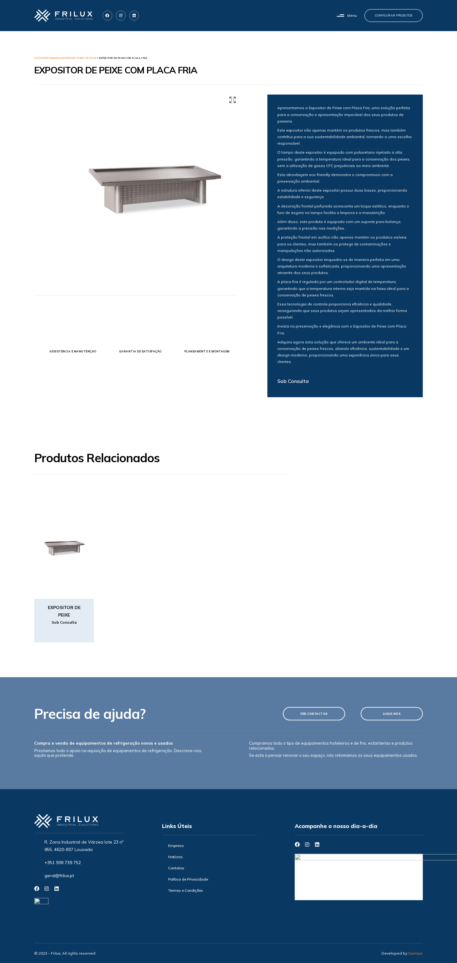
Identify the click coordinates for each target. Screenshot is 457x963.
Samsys (415, 953)
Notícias (175, 856)
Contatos (176, 868)
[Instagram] (46, 888)
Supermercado (55, 58)
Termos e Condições (185, 890)
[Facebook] (36, 888)
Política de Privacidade (188, 879)
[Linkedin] (134, 15)
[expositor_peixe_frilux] (154, 168)
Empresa (176, 845)
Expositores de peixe (82, 58)
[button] (347, 15)
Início (38, 58)
